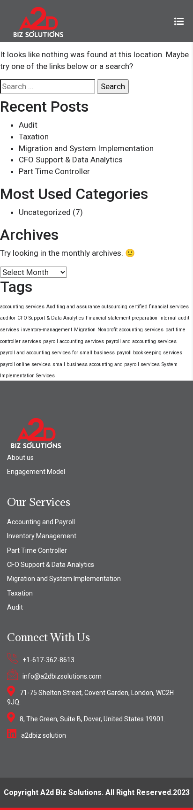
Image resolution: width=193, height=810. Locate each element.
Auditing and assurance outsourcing (86, 307)
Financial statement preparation (121, 318)
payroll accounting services (73, 341)
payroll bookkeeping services (149, 353)
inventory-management (46, 330)
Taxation (34, 136)
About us (20, 457)
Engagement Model (36, 471)
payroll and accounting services (141, 341)
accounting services (22, 307)
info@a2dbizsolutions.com (62, 676)
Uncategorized (45, 212)
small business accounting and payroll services (106, 364)
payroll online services (25, 364)
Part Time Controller (54, 171)
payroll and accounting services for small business (57, 353)
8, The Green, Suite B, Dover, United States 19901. (92, 719)
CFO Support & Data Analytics (71, 159)
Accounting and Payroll (41, 522)
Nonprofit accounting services (130, 330)
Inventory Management (41, 536)
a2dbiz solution (43, 735)
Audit (28, 125)
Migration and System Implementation (86, 148)
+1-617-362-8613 (48, 660)
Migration (85, 330)
